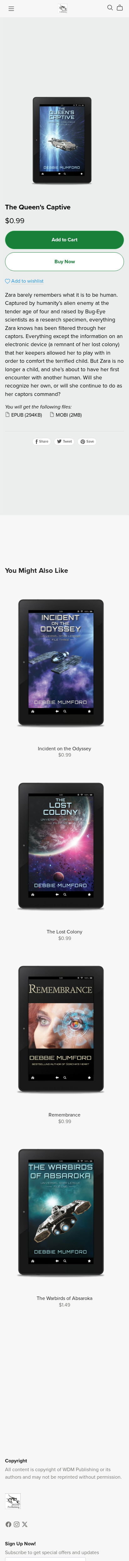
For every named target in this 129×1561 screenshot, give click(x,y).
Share (43, 441)
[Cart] (122, 8)
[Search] (110, 8)
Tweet (67, 441)
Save (89, 441)
